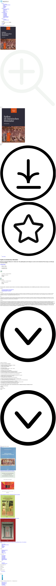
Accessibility (3, 584)
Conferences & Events (4, 563)
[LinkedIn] (2, 579)
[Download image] (28, 200)
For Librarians (5, 13)
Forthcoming (4, 6)
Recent (4, 5)
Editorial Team (5, 9)
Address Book (5, 14)
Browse (3, 3)
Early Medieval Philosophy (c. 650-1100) (7, 290)
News (2, 18)
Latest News (4, 19)
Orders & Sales (3, 555)
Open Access (5, 10)
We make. (4, 582)
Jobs (2, 560)
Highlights (3, 546)
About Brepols (5, 15)
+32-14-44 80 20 (3, 571)
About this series (2, 26)
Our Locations (3, 557)
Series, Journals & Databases (5, 544)
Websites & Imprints (5, 17)
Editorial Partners (5, 11)
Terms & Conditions (4, 583)
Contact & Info (3, 12)
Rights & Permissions (6, 16)
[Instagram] (2, 578)
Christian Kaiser (2, 264)
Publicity (4, 7)
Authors (3, 8)
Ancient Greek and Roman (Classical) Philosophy (8, 289)
